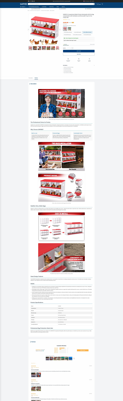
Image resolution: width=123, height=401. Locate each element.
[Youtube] (32, 1)
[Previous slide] (28, 29)
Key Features (65, 65)
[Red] (65, 29)
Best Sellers (44, 6)
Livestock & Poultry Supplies (45, 10)
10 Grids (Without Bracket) (77, 34)
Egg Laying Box (52, 10)
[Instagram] (31, 1)
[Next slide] (60, 29)
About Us (63, 6)
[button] (56, 349)
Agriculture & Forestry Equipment (35, 10)
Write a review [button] (82, 350)
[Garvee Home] (23, 4)
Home (28, 10)
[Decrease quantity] (69, 48)
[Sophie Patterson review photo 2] (38, 375)
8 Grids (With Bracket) (67, 34)
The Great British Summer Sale (34, 6)
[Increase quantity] (72, 48)
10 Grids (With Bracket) (87, 34)
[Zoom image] (30, 15)
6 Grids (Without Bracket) (68, 32)
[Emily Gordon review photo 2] (38, 388)
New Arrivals (51, 6)
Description (31, 78)
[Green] (69, 29)
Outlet (58, 6)
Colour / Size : (69, 25)
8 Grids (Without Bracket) (87, 32)
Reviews (36, 78)
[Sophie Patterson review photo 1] (33, 375)
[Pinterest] (28, 1)
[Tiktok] (34, 1)
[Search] (94, 4)
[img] (33, 366)
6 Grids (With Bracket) (77, 32)
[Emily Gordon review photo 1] (33, 388)
